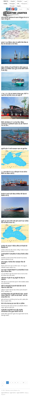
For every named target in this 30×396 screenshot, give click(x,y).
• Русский (11, 6)
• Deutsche (19, 1)
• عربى (25, 1)
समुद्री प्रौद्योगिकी (20, 393)
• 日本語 (5, 3)
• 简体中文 (5, 1)
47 (23, 382)
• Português (12, 3)
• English (18, 6)
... (20, 382)
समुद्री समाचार (13, 393)
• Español (12, 1)
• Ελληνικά (24, 3)
